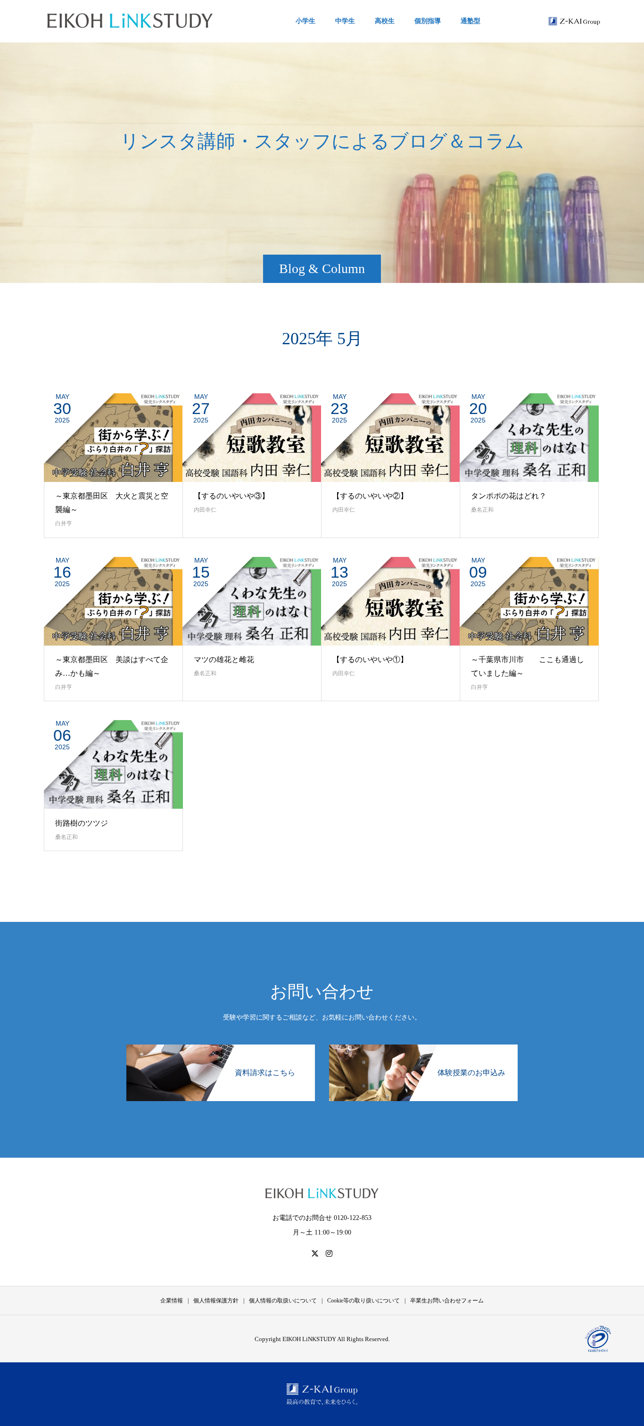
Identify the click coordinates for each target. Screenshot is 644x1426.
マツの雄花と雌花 (224, 659)
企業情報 (171, 1300)
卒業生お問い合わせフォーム (447, 1300)
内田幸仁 (205, 509)
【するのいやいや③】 (231, 496)
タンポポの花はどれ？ (508, 496)
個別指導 (427, 21)
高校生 (385, 21)
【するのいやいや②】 (370, 496)
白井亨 (63, 523)
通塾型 (470, 21)
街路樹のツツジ (81, 823)
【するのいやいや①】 (370, 659)
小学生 (305, 21)
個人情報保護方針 (216, 1300)
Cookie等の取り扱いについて (363, 1300)
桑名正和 (482, 509)
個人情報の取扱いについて (283, 1300)
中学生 (345, 21)
